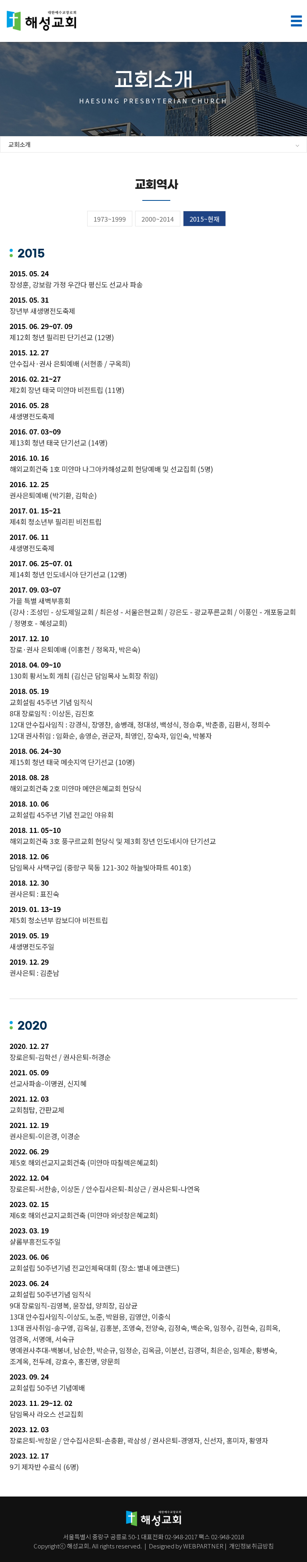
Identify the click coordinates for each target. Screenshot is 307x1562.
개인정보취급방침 (251, 1545)
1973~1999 (110, 219)
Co (37, 1545)
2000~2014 (158, 219)
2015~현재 (204, 219)
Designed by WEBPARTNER (186, 1545)
